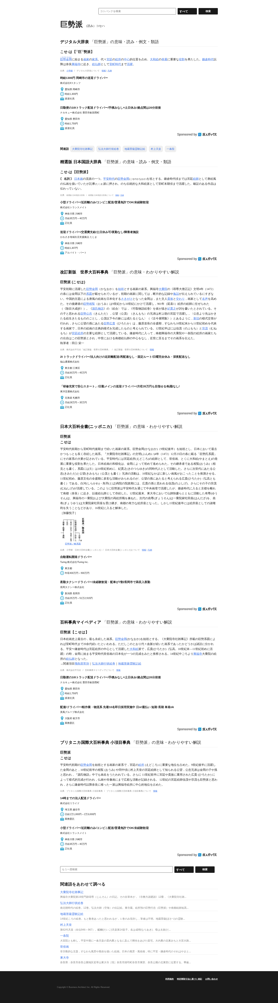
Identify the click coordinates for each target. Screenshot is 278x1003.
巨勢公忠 (86, 313)
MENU (63, 3)
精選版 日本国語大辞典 (81, 161)
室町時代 (115, 64)
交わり (180, 298)
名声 (205, 298)
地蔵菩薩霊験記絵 (135, 149)
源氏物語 (98, 308)
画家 (86, 59)
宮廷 (109, 59)
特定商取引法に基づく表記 (189, 979)
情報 (104, 71)
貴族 (170, 298)
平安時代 (109, 178)
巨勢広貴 (109, 323)
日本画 (78, 178)
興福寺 (76, 64)
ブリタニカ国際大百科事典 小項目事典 (95, 742)
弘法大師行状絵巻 (108, 149)
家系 (95, 59)
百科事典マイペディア (80, 622)
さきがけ (127, 298)
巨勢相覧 (89, 303)
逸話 (176, 293)
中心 (127, 59)
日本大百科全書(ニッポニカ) (86, 426)
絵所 (118, 59)
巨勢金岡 (123, 178)
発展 (164, 59)
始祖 (121, 289)
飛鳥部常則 (82, 663)
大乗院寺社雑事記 (82, 149)
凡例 (110, 71)
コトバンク (76, 11)
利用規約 (169, 979)
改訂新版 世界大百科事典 (84, 272)
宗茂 (205, 328)
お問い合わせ (211, 979)
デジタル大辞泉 (74, 41)
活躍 (130, 64)
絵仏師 (96, 64)
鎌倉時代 (208, 59)
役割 (182, 59)
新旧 (196, 318)
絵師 (196, 178)
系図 (89, 293)
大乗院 (163, 289)
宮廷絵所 (77, 333)
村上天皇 (156, 149)
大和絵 (154, 59)
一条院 (170, 149)
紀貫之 (171, 308)
